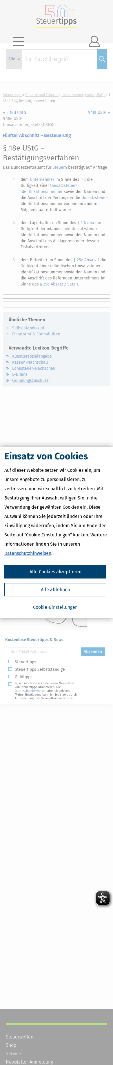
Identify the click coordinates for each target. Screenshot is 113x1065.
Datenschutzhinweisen (27, 553)
